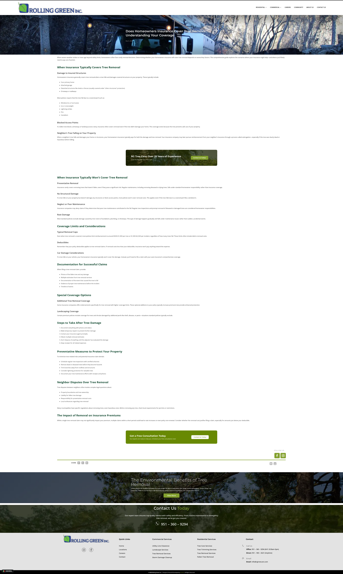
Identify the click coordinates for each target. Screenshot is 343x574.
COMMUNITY (298, 7)
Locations (123, 550)
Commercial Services (162, 539)
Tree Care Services (204, 546)
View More (171, 495)
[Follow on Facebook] (277, 455)
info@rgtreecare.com (260, 562)
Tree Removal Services (161, 554)
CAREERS (288, 7)
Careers (122, 553)
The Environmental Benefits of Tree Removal (169, 482)
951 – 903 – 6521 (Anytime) (262, 553)
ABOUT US (310, 7)
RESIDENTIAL (260, 7)
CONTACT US (321, 7)
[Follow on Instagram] (283, 455)
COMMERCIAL (275, 7)
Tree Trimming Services (206, 550)
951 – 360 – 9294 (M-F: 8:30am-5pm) (265, 549)
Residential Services (206, 539)
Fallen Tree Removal (205, 557)
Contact (122, 557)
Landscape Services (160, 550)
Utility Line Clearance (160, 546)
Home (121, 546)
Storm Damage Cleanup (162, 557)
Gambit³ (182, 572)
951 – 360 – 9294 (174, 524)
